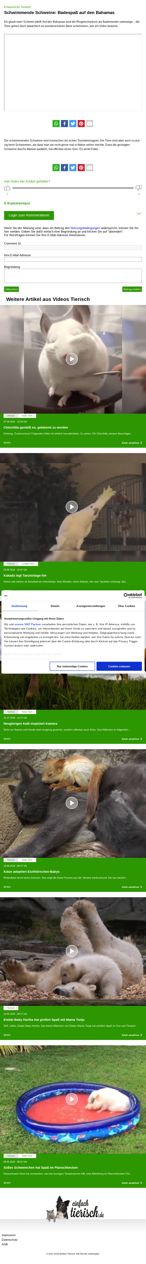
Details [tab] (55, 606)
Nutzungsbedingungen (85, 228)
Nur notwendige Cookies (72, 666)
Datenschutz (10, 1239)
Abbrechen (11, 289)
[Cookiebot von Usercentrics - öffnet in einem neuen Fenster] (126, 595)
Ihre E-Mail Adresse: (17, 255)
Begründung (12, 267)
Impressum (9, 1235)
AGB (5, 1244)
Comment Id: (12, 243)
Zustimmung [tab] (19, 606)
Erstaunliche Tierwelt (17, 7)
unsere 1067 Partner (27, 624)
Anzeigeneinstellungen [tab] (90, 606)
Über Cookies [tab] (126, 606)
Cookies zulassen (119, 666)
